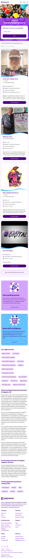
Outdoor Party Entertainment (9, 376)
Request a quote (19, 517)
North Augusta (5, 487)
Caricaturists (16, 353)
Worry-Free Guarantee (9, 334)
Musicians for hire (6, 527)
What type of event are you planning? (13, 28)
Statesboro (20, 491)
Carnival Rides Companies (8, 361)
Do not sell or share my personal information (12, 552)
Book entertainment (6, 523)
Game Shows (20, 361)
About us (3, 513)
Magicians (20, 365)
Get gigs (3, 536)
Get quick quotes (14, 307)
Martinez (14, 487)
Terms (2, 549)
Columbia (12, 491)
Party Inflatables (23, 376)
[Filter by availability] (16, 46)
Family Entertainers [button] (14, 23)
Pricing (3, 538)
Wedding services (20, 540)
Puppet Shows (23, 380)
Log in (16, 527)
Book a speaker (5, 525)
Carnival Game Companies (8, 357)
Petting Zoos (5, 380)
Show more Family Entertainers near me (14, 272)
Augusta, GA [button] (15, 20)
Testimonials (4, 540)
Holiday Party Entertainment (9, 365)
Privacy (7, 549)
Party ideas (18, 515)
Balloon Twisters (6, 353)
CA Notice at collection (6, 550)
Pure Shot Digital (8, 250)
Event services (19, 536)
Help (16, 523)
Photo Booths (14, 380)
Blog (2, 515)
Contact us (18, 525)
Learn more (14, 342)
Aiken (20, 487)
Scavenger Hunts (6, 384)
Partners (3, 517)
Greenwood (5, 491)
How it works (18, 513)
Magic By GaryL (7, 136)
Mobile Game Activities (7, 369)
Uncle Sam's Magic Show (10, 79)
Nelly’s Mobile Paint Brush (10, 193)
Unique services (19, 538)
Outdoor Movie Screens (7, 373)
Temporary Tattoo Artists (19, 384)
